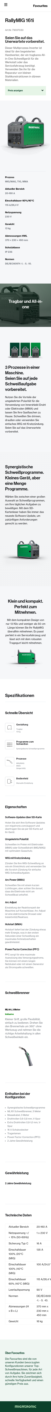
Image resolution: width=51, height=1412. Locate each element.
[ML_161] (25, 1065)
